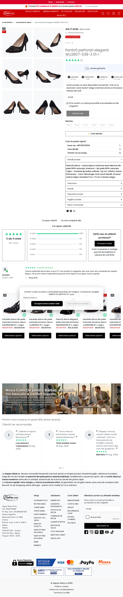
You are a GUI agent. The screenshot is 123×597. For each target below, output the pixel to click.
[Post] (68, 211)
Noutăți (61, 15)
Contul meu (73, 504)
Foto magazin (57, 531)
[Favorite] (108, 13)
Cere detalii (72, 149)
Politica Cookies (61, 586)
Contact (71, 2)
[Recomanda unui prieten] (74, 211)
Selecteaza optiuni (13, 335)
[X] (102, 532)
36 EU (77, 125)
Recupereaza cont (73, 512)
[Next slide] (118, 316)
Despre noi (55, 500)
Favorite (72, 523)
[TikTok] (112, 532)
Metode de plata (55, 526)
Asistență (60, 2)
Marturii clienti (58, 535)
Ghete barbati (40, 514)
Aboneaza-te (103, 526)
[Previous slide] (5, 399)
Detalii (72, 294)
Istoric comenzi (71, 518)
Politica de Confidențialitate (61, 589)
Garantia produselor (56, 505)
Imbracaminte (51, 11)
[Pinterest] (97, 532)
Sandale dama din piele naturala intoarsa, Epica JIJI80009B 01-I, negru (94, 322)
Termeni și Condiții (61, 592)
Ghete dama (39, 511)
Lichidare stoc (41, 500)
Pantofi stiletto (38, 525)
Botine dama (40, 504)
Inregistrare (73, 500)
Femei (36, 542)
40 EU (111, 125)
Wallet (71, 507)
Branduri (80, 11)
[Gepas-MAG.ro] (12, 13)
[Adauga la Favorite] (24, 315)
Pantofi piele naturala (39, 531)
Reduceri (93, 11)
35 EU (68, 125)
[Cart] (119, 13)
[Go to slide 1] (59, 412)
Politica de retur (56, 511)
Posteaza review (104, 243)
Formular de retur (56, 517)
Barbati (37, 545)
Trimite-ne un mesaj (76, 153)
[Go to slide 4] (63, 412)
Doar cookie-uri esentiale (78, 303)
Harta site (55, 538)
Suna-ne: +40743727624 (78, 145)
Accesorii (66, 11)
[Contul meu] (113, 13)
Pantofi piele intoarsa (39, 537)
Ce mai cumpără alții (71, 220)
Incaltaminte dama (23, 22)
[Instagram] (92, 532)
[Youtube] (107, 532)
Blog (50, 2)
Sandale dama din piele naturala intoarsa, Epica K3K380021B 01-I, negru (14, 322)
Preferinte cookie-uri (30, 297)
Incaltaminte (32, 11)
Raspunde (33, 277)
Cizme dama (39, 507)
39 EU (102, 125)
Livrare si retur (58, 522)
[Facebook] (86, 532)
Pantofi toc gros (39, 519)
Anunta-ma (77, 113)
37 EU (85, 125)
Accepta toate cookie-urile (47, 303)
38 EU (94, 125)
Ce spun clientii (49, 220)
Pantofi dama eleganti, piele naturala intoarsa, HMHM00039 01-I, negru (67, 322)
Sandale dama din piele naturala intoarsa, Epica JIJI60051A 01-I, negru (40, 322)
